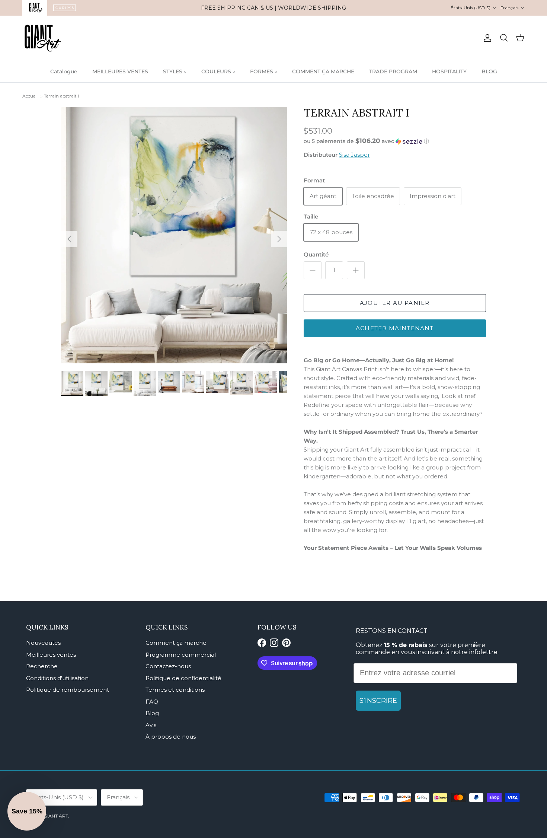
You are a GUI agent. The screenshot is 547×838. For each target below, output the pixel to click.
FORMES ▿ (263, 71)
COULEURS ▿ (218, 71)
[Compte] (486, 38)
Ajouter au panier (394, 302)
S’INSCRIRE (378, 701)
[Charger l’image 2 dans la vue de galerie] (174, 235)
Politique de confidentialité (183, 678)
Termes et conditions (175, 689)
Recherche (42, 666)
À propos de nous (170, 736)
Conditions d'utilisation (57, 678)
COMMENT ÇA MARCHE (323, 71)
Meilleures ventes (51, 654)
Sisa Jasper (354, 154)
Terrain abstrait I (61, 96)
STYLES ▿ (174, 71)
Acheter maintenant (395, 328)
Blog (152, 713)
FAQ (151, 701)
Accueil (30, 96)
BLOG (489, 71)
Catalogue (63, 71)
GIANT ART (56, 816)
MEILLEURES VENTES (120, 71)
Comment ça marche (176, 642)
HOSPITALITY (449, 71)
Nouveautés (43, 642)
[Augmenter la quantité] (356, 270)
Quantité (316, 254)
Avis (150, 725)
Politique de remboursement (67, 689)
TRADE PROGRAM (393, 71)
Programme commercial (180, 654)
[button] (366, 141)
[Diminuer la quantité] (313, 270)
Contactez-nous (168, 666)
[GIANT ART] (42, 38)
